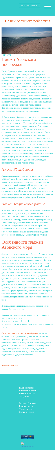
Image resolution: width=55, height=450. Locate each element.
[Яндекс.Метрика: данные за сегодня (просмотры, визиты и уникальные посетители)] (27, 445)
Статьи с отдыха (26, 412)
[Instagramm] (32, 428)
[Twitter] (32, 420)
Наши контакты (26, 388)
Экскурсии (24, 396)
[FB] (14, 420)
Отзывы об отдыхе (27, 403)
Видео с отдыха (26, 406)
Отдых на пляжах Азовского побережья (20, 333)
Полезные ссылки (27, 393)
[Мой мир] (14, 428)
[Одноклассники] (40, 420)
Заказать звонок (29, 5)
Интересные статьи (28, 391)
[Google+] (23, 428)
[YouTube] (40, 428)
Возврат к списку (10, 366)
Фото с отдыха (25, 409)
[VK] (23, 420)
